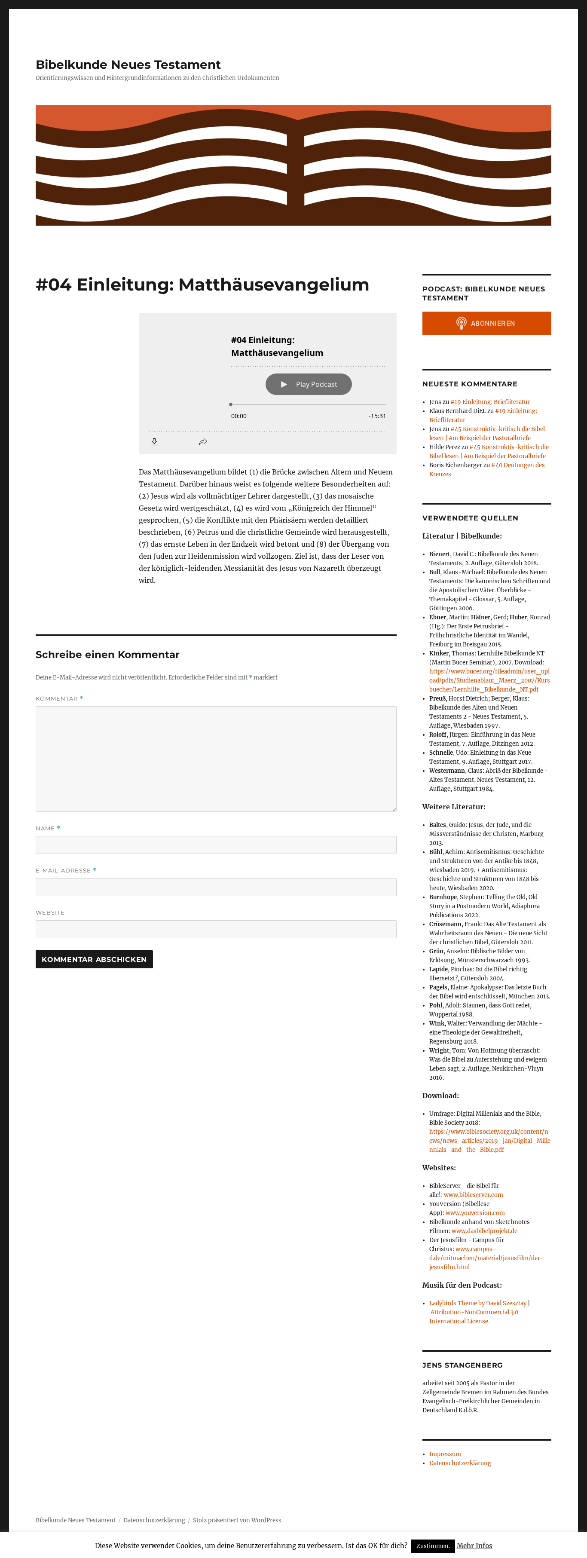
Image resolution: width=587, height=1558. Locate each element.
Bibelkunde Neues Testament (128, 64)
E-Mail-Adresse (66, 870)
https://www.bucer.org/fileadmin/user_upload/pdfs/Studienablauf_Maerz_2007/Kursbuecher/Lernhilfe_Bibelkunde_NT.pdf (489, 680)
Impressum (445, 1454)
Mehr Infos (474, 1546)
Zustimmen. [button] (433, 1546)
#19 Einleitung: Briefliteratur (490, 402)
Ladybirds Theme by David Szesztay (477, 1303)
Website (50, 912)
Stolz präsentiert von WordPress (237, 1520)
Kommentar (59, 698)
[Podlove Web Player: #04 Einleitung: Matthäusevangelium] (268, 383)
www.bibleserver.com (473, 1195)
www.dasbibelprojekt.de (484, 1231)
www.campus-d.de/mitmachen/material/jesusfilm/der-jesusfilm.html (486, 1258)
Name (48, 828)
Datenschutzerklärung (460, 1463)
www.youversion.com (475, 1213)
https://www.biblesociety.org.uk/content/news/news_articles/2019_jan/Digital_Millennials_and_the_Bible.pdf (489, 1141)
